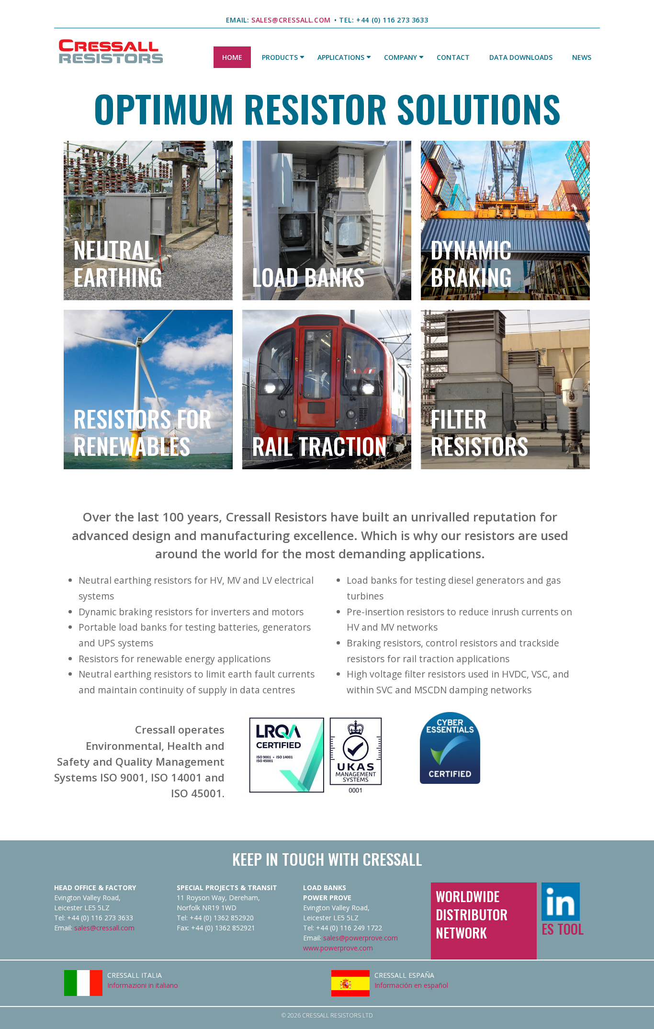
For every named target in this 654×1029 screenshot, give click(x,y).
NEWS (581, 57)
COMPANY (400, 57)
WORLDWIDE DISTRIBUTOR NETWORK (471, 914)
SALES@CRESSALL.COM (290, 19)
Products (280, 57)
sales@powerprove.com (360, 937)
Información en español (411, 985)
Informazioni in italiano (142, 985)
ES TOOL (562, 929)
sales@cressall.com (104, 927)
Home (232, 57)
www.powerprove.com (338, 947)
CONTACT (453, 57)
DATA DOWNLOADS (521, 57)
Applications (340, 57)
